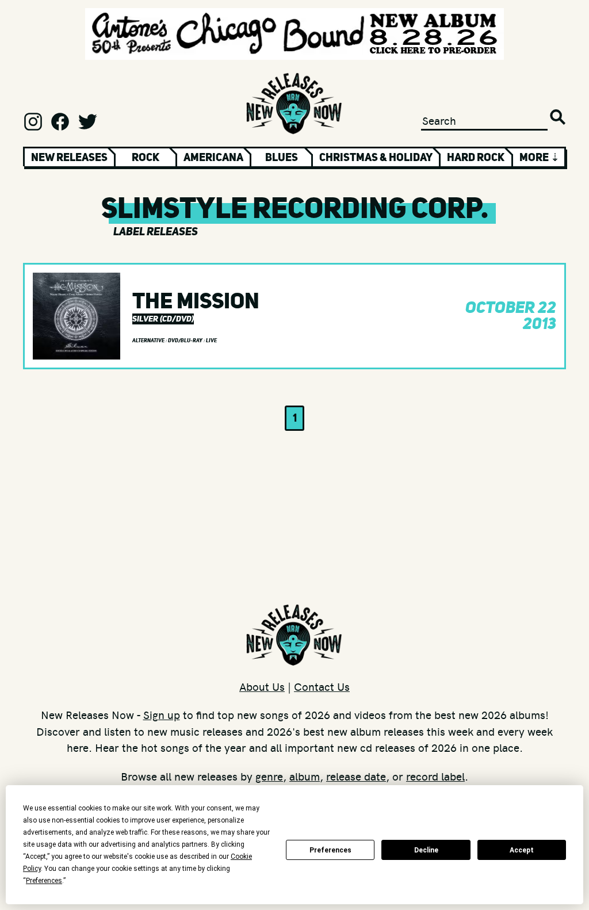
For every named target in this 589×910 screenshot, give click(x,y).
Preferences (330, 850)
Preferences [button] (44, 881)
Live (211, 340)
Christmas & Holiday (376, 157)
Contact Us (322, 686)
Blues (281, 157)
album (304, 775)
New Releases (69, 157)
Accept (522, 850)
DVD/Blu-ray (186, 340)
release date (356, 775)
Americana (213, 157)
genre (269, 775)
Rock (145, 157)
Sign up (161, 714)
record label (435, 775)
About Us (262, 686)
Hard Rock (475, 157)
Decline (426, 850)
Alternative (149, 340)
